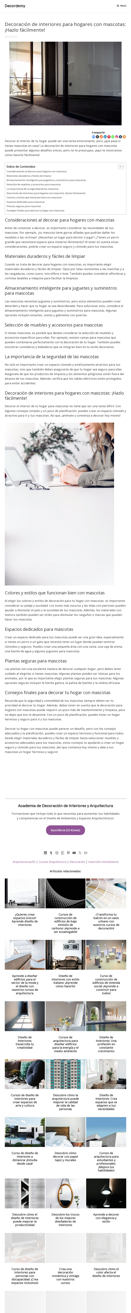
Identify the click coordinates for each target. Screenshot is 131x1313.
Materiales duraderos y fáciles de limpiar (29, 175)
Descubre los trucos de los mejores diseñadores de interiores (65, 1219)
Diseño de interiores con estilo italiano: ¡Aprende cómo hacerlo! (65, 981)
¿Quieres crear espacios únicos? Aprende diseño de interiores (25, 919)
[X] (97, 136)
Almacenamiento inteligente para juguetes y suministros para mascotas (46, 180)
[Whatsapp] (112, 136)
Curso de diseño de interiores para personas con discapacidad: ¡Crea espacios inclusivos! (24, 1276)
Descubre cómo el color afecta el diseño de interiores (106, 1272)
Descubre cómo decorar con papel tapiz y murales (65, 1156)
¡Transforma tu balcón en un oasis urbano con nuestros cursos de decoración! (106, 921)
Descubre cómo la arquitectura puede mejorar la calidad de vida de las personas (65, 1102)
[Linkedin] (105, 136)
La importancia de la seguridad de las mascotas (32, 188)
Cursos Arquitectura (52, 862)
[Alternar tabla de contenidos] (119, 166)
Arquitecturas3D (24, 862)
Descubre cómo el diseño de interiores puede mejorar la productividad (25, 1219)
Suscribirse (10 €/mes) (65, 830)
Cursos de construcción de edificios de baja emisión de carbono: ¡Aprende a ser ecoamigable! (65, 923)
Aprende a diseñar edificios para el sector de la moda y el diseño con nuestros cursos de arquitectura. (24, 984)
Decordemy (15, 6)
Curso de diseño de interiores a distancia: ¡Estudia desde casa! (25, 1158)
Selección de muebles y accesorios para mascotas (34, 184)
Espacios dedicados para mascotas (26, 201)
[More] (124, 136)
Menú (123, 5)
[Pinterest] (109, 136)
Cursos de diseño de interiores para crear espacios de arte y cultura (25, 1100)
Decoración (77, 862)
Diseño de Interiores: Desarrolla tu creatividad (25, 1042)
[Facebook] (93, 136)
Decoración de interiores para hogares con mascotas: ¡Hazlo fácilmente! (46, 193)
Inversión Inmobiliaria (103, 862)
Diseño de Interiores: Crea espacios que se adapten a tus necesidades (106, 1102)
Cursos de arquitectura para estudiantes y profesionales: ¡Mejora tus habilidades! (106, 1161)
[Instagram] (116, 136)
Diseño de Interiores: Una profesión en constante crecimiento (106, 1044)
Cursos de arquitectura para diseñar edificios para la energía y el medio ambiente (65, 1044)
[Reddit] (101, 136)
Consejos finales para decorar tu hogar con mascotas (35, 210)
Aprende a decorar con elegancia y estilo (106, 1217)
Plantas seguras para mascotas (24, 206)
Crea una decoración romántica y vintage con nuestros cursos (65, 1276)
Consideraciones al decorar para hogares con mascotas (37, 171)
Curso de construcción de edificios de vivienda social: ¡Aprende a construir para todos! (106, 984)
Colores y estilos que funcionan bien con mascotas (34, 197)
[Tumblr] (120, 136)
